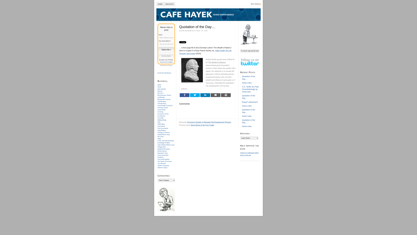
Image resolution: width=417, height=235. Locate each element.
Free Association (163, 128)
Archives (169, 4)
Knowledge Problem (164, 143)
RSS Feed (255, 4)
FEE (159, 122)
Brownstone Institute (164, 99)
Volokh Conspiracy (163, 165)
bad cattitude (162, 89)
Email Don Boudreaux (164, 73)
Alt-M (159, 87)
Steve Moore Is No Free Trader (202, 125)
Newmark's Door (163, 153)
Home (160, 4)
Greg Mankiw (162, 130)
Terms (165, 65)
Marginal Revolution (164, 149)
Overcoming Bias (163, 155)
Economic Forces (163, 114)
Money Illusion (162, 151)
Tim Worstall (161, 163)
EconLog (160, 112)
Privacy (170, 65)
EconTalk (160, 118)
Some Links (247, 83)
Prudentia (161, 157)
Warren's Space (162, 167)
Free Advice (161, 126)
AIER (159, 85)
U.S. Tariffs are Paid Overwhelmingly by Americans (250, 89)
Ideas (159, 138)
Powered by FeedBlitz (166, 62)
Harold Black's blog (164, 134)
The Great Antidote (163, 159)
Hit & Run (161, 136)
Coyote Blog (161, 110)
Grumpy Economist (164, 132)
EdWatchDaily (162, 120)
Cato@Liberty (162, 101)
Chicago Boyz (162, 103)
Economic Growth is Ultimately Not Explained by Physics (209, 122)
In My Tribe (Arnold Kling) (166, 141)
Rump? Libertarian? (250, 102)
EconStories (161, 116)
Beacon (160, 91)
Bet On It (160, 93)
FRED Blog (161, 124)
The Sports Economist (165, 161)
